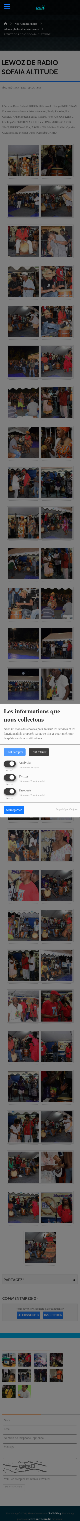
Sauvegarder (14, 810)
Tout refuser (38, 752)
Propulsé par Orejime (67, 809)
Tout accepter (14, 752)
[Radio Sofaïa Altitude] (40, 7)
